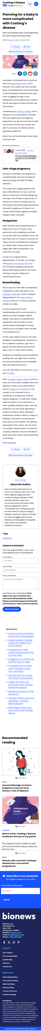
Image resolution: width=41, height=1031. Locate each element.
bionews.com (16, 932)
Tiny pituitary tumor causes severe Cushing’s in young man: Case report (20, 669)
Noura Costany (15, 40)
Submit (6, 900)
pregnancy (7, 538)
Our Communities (10, 956)
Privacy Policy (8, 987)
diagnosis (14, 389)
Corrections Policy (10, 980)
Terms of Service (10, 991)
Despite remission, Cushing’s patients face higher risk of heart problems (20, 643)
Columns (30, 150)
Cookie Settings (9, 994)
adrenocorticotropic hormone (19, 263)
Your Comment (9, 575)
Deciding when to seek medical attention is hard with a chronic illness (21, 652)
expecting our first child (21, 83)
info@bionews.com (16, 935)
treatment (25, 389)
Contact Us (7, 967)
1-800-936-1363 (15, 937)
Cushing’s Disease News (18, 379)
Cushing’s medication (12, 294)
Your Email (7, 566)
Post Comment (12, 609)
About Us (6, 948)
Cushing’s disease (23, 111)
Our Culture (8, 953)
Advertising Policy (10, 977)
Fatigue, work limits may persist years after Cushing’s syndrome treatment (20, 685)
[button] (29, 4)
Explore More (8, 973)
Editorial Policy (9, 984)
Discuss (16, 47)
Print (27, 47)
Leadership (7, 960)
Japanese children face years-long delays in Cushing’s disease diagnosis (21, 701)
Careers (6, 963)
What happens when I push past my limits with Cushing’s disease (20, 710)
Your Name (7, 557)
